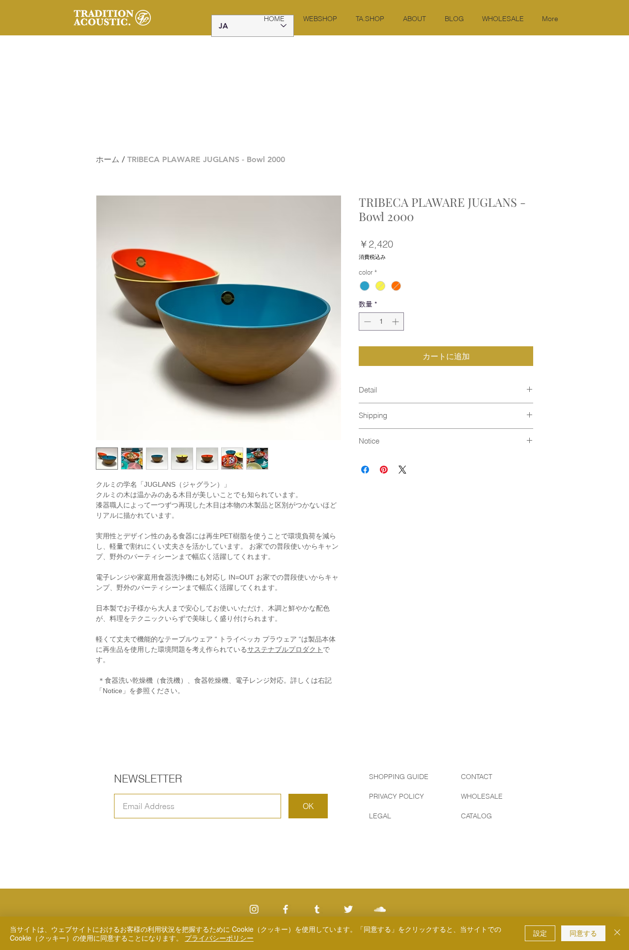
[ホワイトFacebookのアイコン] (285, 909)
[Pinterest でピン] (384, 469)
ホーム (107, 159)
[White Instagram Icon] (254, 909)
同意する (583, 933)
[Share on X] (402, 469)
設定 (540, 933)
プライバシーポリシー (219, 938)
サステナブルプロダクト (285, 649)
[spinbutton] (381, 321)
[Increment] (396, 321)
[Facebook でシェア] (365, 469)
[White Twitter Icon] (348, 909)
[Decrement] (366, 321)
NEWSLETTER (148, 778)
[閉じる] (617, 933)
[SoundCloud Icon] (380, 909)
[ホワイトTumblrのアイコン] (317, 909)
